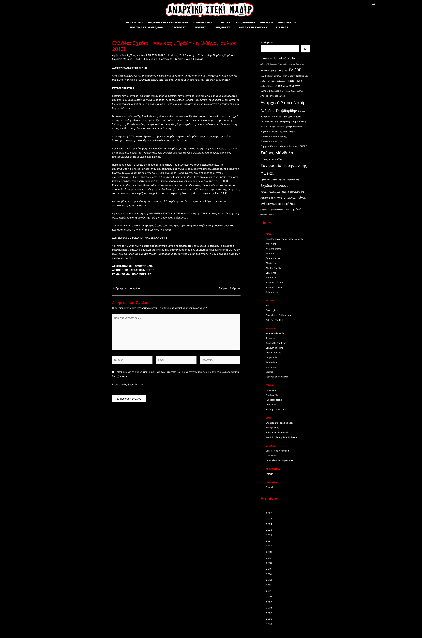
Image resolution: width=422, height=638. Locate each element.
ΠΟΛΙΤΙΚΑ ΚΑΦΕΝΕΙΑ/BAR (146, 27)
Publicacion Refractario (277, 432)
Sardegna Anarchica (276, 409)
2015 (269, 568)
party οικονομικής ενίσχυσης (273, 81)
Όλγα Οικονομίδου (270, 90)
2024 (269, 524)
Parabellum (271, 362)
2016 (269, 563)
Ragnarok (270, 338)
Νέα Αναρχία (289, 131)
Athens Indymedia (275, 333)
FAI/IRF (295, 70)
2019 (269, 552)
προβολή (296, 209)
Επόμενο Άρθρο (229, 288)
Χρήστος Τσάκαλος (271, 197)
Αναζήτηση (266, 42)
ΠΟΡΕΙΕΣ (200, 27)
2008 (269, 607)
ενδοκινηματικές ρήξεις (277, 203)
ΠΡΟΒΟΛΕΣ (179, 27)
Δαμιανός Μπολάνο (269, 122)
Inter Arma (271, 243)
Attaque (270, 253)
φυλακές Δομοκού (268, 214)
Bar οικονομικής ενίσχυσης (274, 70)
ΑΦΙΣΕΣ (225, 22)
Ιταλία (263, 126)
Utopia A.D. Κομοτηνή (287, 85)
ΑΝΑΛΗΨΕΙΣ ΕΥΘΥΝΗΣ (253, 27)
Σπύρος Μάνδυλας (278, 152)
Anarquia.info (272, 427)
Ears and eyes (273, 258)
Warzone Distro (273, 248)
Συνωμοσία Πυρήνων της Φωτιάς (163, 59)
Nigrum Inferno (273, 352)
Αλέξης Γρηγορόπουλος (272, 95)
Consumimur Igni (274, 347)
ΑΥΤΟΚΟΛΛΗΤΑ (245, 22)
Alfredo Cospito (284, 58)
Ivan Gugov (289, 76)
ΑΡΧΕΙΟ (265, 22)
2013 (269, 579)
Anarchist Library (274, 282)
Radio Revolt (295, 80)
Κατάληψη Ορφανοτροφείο (289, 126)
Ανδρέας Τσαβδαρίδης (278, 111)
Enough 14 (271, 277)
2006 (269, 618)
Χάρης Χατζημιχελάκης (293, 192)
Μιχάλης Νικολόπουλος (271, 131)
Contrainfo (271, 272)
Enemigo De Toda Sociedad (280, 422)
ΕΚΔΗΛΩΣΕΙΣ (134, 22)
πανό (287, 209)
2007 (269, 613)
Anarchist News (274, 287)
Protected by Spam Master (127, 384)
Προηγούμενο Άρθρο (126, 288)
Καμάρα (272, 126)
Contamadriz (272, 455)
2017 (269, 557)
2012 (269, 585)
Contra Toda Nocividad (277, 450)
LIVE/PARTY (222, 27)
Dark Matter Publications (278, 315)
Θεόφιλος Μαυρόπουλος (293, 121)
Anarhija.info (272, 395)
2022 (269, 535)
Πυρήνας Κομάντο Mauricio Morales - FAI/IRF (283, 146)
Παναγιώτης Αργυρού (271, 141)
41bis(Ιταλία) (266, 59)
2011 (268, 590)
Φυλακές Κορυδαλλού (270, 192)
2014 (269, 574)
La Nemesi (271, 390)
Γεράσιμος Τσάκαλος (270, 116)
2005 (269, 624)
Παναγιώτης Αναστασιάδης (273, 136)
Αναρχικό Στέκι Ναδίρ (199, 55)
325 (268, 305)
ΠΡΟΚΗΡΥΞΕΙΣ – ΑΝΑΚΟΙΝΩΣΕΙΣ (168, 22)
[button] (213, 22)
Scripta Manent (266, 86)
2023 (269, 529)
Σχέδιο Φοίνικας (193, 59)
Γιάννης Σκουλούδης (292, 117)
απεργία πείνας (295, 197)
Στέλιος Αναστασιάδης (271, 159)
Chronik (269, 487)
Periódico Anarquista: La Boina (281, 437)
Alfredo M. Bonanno (268, 64)
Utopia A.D (271, 357)
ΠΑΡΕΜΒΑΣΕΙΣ (202, 22)
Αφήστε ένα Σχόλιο (123, 55)
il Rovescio (271, 404)
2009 (269, 602)
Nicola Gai (302, 75)
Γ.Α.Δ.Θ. (301, 111)
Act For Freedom (274, 320)
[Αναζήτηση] (305, 48)
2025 (269, 518)
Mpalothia (271, 367)
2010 (269, 596)
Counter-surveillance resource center (285, 239)
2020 (269, 546)
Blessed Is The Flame (276, 343)
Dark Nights (272, 310)
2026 (269, 513)
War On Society (273, 268)
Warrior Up (271, 263)
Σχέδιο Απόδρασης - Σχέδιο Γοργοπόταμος (279, 180)
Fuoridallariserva (274, 399)
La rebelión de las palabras (279, 460)
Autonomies (272, 292)
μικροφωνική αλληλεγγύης (271, 209)
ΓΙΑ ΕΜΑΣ (282, 27)
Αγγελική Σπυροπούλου (292, 91)
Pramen (269, 473)
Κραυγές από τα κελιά (277, 376)
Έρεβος (269, 372)
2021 (269, 540)
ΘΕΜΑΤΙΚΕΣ (285, 22)
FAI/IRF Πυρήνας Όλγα (271, 76)
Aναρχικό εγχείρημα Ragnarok (291, 64)
